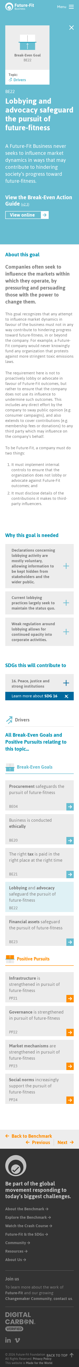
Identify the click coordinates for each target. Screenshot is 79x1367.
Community (15, 1243)
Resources (14, 1251)
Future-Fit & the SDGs (24, 1234)
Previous (41, 1142)
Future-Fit (14, 1293)
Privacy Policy (42, 1359)
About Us (13, 1260)
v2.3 (25, 204)
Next (62, 1142)
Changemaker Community (28, 1298)
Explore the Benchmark (26, 1217)
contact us (63, 1298)
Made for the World (39, 1363)
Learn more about (34, 696)
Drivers (19, 80)
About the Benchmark (24, 1209)
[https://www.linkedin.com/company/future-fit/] (8, 1340)
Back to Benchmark (32, 1136)
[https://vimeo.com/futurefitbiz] (17, 1340)
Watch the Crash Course (26, 1226)
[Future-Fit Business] (19, 6)
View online (22, 215)
